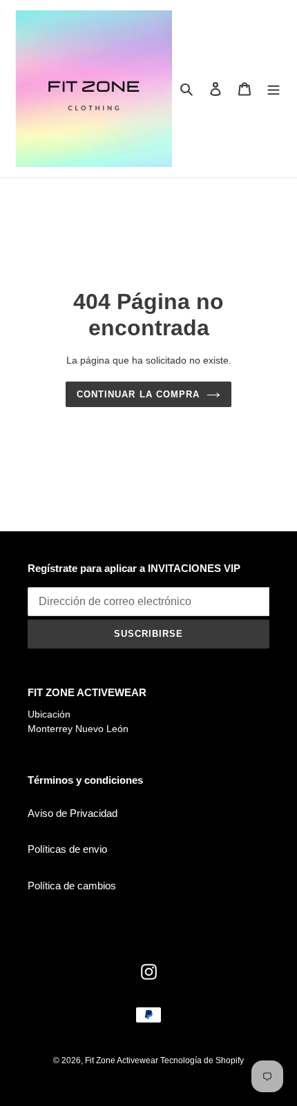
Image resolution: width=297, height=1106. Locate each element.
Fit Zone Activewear (122, 1060)
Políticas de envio (67, 849)
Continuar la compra (138, 394)
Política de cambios (72, 885)
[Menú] (273, 88)
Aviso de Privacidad (72, 813)
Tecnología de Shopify (202, 1060)
